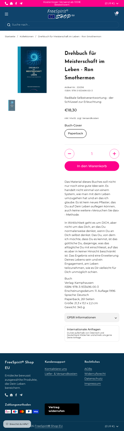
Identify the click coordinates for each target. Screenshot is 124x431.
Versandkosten (90, 118)
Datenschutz (93, 378)
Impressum (92, 383)
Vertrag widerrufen (57, 409)
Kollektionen (27, 36)
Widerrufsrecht (95, 373)
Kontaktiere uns (56, 368)
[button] (116, 14)
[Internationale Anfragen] (92, 333)
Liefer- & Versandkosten (61, 373)
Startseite (10, 36)
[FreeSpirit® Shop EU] (61, 14)
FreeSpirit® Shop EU (49, 426)
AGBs (88, 368)
